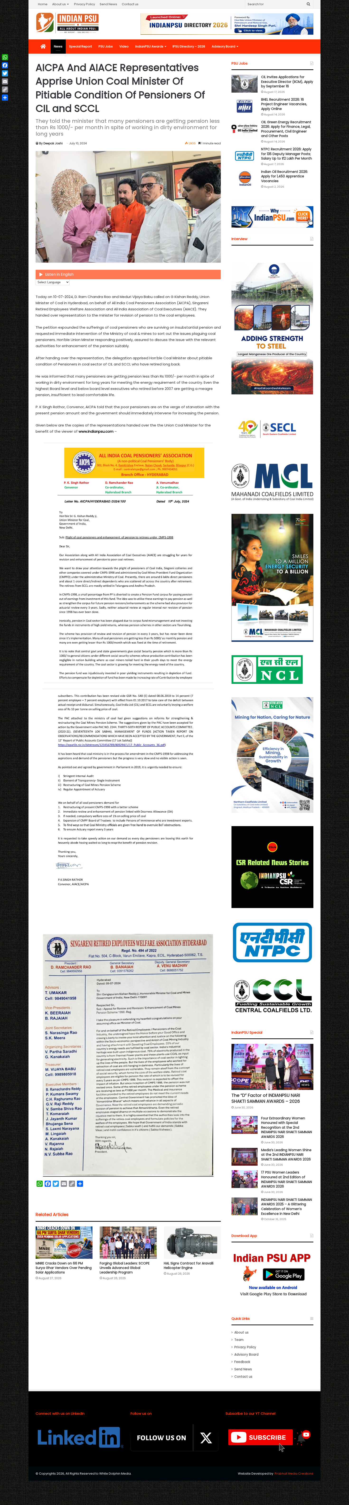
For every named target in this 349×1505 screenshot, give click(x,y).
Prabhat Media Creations (294, 1473)
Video (124, 46)
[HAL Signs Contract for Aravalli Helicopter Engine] (192, 1242)
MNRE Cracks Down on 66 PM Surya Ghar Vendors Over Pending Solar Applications (64, 1268)
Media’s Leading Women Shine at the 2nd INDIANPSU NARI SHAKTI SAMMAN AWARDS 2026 (286, 1155)
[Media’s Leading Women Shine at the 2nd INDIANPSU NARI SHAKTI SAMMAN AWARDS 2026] (244, 1157)
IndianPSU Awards (149, 46)
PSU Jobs (106, 46)
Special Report (80, 46)
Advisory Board (223, 46)
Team (239, 1340)
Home (42, 4)
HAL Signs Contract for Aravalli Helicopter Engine (188, 1265)
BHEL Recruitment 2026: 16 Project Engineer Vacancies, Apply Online (284, 104)
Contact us (130, 4)
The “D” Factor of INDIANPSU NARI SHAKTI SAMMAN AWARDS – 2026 (265, 1098)
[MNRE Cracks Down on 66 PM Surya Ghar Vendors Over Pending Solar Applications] (64, 1242)
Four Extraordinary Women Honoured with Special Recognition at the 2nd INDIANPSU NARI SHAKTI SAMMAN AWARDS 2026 (286, 1127)
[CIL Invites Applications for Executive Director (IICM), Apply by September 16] (244, 84)
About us (59, 4)
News (58, 46)
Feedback (242, 1362)
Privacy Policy (84, 4)
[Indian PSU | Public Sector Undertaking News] (67, 22)
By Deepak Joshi (51, 143)
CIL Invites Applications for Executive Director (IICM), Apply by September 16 (287, 82)
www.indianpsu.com (96, 431)
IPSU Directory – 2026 (189, 46)
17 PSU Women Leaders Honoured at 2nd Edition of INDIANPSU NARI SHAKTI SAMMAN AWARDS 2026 (286, 1179)
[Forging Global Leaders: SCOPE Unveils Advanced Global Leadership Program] (128, 1242)
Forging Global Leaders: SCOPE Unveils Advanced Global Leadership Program (125, 1268)
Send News (108, 4)
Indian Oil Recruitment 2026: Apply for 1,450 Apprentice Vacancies (284, 176)
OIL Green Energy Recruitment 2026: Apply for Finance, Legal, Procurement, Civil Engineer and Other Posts (286, 129)
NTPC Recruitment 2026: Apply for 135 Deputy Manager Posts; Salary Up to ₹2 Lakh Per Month (286, 154)
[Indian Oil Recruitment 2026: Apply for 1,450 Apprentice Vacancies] (244, 178)
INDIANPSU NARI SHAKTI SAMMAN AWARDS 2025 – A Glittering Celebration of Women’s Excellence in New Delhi (286, 1206)
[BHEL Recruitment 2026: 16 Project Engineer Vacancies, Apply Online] (244, 106)
